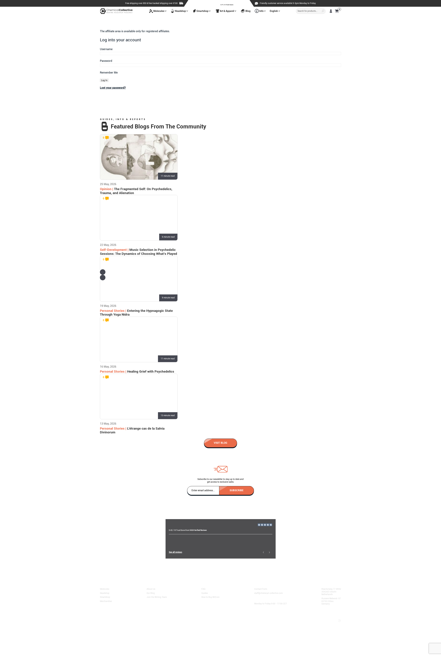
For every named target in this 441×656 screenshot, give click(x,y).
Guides (204, 593)
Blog (247, 11)
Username (106, 49)
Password (106, 61)
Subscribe (236, 490)
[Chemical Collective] (116, 11)
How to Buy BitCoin (210, 597)
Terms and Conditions (112, 617)
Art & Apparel (227, 11)
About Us (151, 589)
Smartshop (202, 11)
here (180, 569)
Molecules (158, 11)
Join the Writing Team (157, 597)
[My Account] (330, 11)
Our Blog (151, 593)
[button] (102, 272)
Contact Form (260, 589)
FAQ (203, 589)
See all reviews (175, 552)
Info (261, 11)
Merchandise (106, 601)
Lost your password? (113, 87)
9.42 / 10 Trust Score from (188, 530)
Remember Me (109, 72)
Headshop (180, 11)
